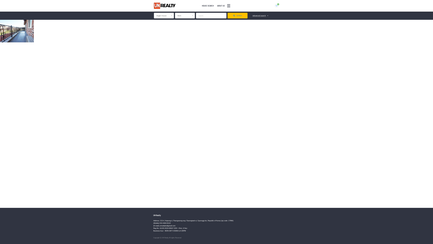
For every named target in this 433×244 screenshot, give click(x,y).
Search (239, 16)
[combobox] (164, 15)
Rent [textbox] (179, 15)
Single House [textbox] (161, 15)
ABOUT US (221, 5)
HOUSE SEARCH (208, 5)
